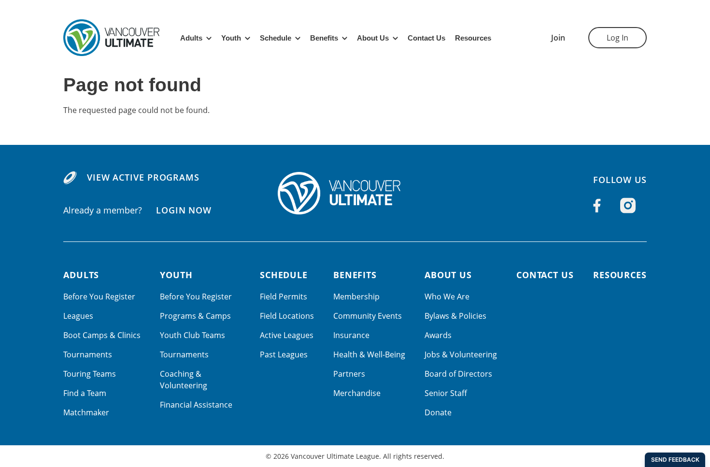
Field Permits (283, 296)
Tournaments (87, 354)
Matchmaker (86, 412)
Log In (617, 37)
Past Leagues (284, 354)
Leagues (78, 316)
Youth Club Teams (192, 335)
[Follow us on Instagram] (628, 205)
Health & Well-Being (369, 354)
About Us (373, 38)
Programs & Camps (195, 316)
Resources (473, 38)
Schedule (275, 38)
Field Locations (287, 316)
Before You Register (99, 296)
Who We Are (447, 296)
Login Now (184, 210)
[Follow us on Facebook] (597, 205)
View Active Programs (143, 177)
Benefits (324, 38)
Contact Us (426, 38)
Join (558, 37)
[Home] (355, 193)
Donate (438, 412)
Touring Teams (89, 373)
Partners (349, 373)
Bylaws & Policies (455, 316)
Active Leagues (286, 335)
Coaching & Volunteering (183, 379)
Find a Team (84, 393)
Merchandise (357, 393)
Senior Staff (446, 393)
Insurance (351, 335)
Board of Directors (458, 373)
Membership (356, 296)
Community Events (367, 316)
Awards (438, 335)
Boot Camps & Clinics (102, 335)
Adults (191, 38)
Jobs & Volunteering (461, 354)
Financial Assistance (196, 404)
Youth (231, 38)
